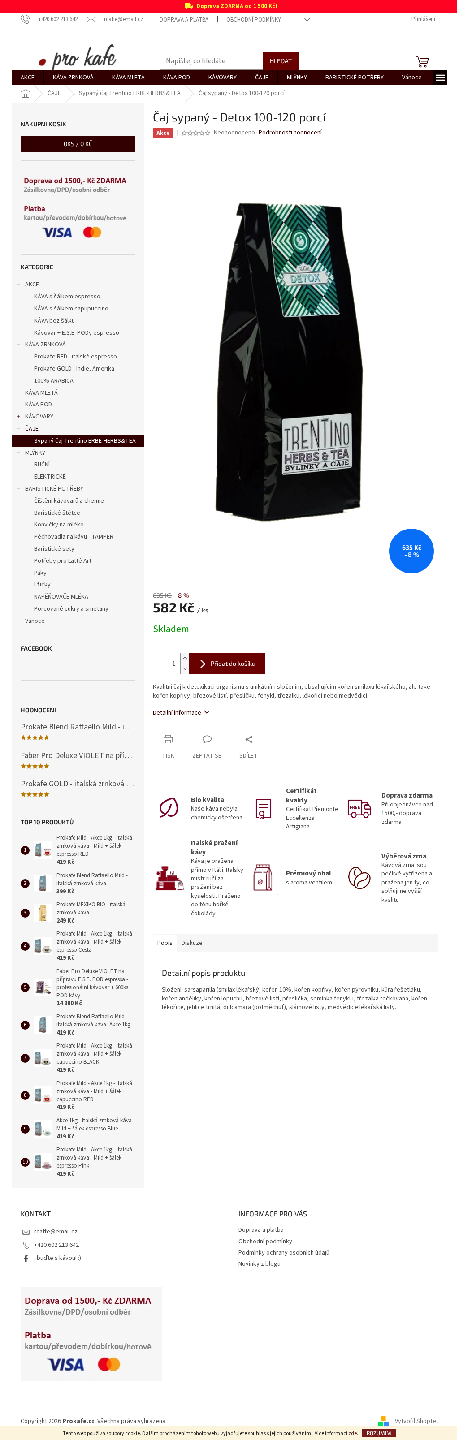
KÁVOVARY (39, 416)
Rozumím (379, 1433)
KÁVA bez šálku (54, 320)
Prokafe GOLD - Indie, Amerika (74, 368)
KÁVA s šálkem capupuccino (71, 308)
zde (352, 1433)
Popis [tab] (165, 943)
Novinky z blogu (259, 1263)
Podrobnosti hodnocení (290, 133)
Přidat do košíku (233, 663)
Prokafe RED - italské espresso (75, 356)
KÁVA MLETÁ (41, 392)
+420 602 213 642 (56, 1245)
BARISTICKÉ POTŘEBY (54, 488)
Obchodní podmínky (253, 20)
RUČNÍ (42, 464)
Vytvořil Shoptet (416, 1421)
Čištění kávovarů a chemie (69, 500)
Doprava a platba (184, 20)
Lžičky (42, 584)
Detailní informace (177, 712)
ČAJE (32, 428)
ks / (78, 143)
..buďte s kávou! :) (57, 1258)
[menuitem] (27, 77)
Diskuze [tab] (192, 943)
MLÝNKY (35, 452)
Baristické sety (54, 548)
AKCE (32, 284)
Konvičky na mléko (59, 524)
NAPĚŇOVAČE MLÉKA (61, 596)
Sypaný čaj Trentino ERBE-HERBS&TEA (85, 440)
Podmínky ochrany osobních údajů (283, 1252)
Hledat (281, 61)
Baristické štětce (57, 513)
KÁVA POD (38, 404)
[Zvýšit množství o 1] (184, 658)
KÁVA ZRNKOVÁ (45, 344)
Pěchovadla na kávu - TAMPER (73, 536)
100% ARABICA (54, 380)
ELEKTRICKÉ (50, 476)
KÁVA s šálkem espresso (67, 296)
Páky (40, 573)
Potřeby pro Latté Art (62, 560)
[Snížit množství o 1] (184, 669)
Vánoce (35, 621)
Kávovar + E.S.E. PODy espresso (76, 332)
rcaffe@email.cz (56, 1231)
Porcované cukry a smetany (71, 608)
